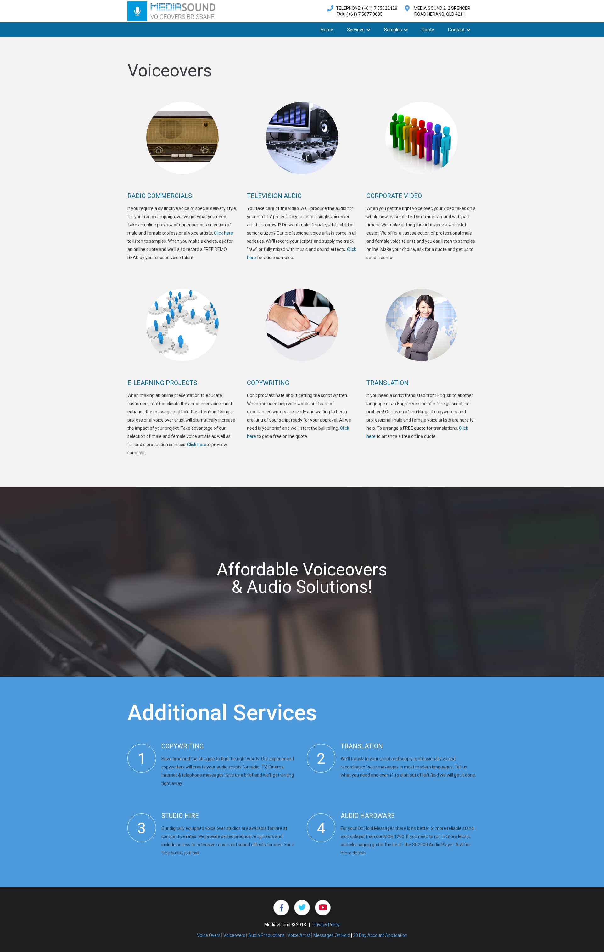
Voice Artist (299, 935)
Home (327, 29)
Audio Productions (266, 935)
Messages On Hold (331, 935)
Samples (393, 29)
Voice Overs (209, 935)
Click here (223, 232)
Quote (428, 29)
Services (356, 29)
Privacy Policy (326, 924)
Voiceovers (234, 935)
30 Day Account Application (380, 935)
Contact (457, 29)
